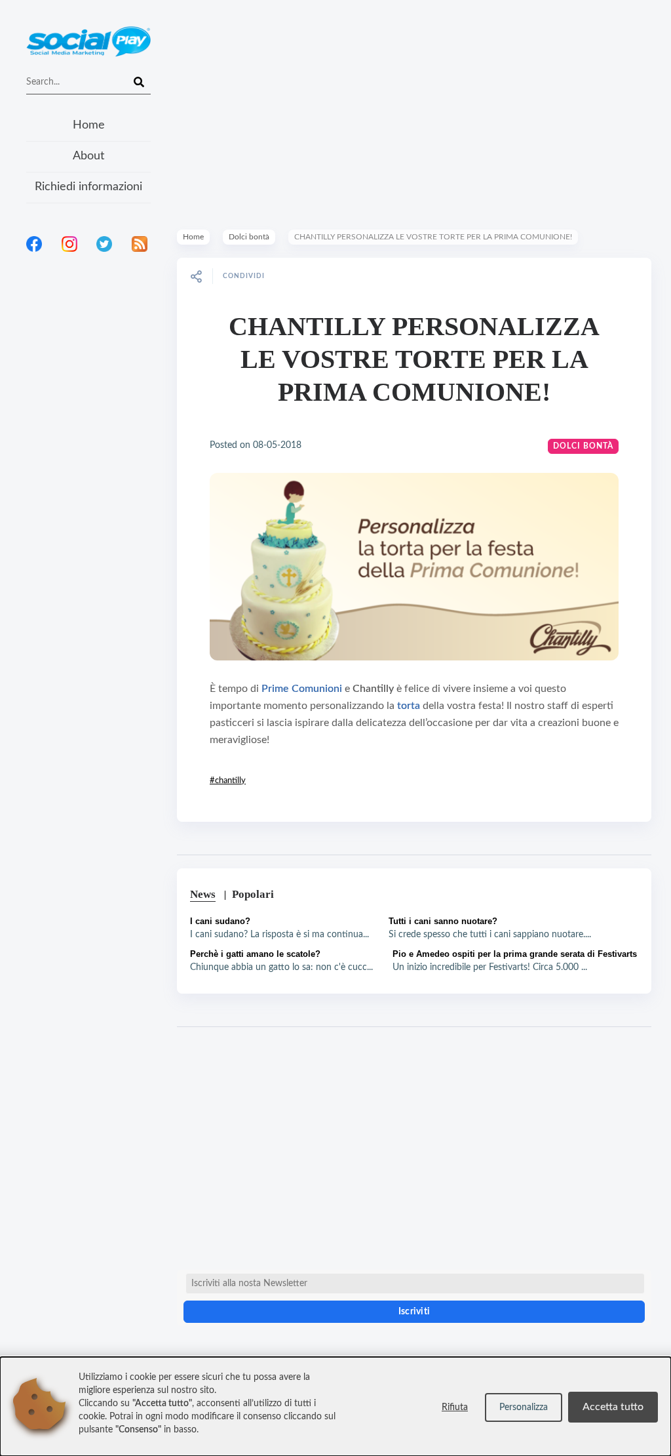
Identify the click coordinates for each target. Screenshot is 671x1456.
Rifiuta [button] (455, 1407)
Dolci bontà (249, 237)
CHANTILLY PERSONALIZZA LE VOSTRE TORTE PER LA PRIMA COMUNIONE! (414, 359)
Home (89, 125)
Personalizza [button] (523, 1407)
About (88, 156)
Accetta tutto (613, 1407)
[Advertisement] (88, 432)
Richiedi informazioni (88, 187)
